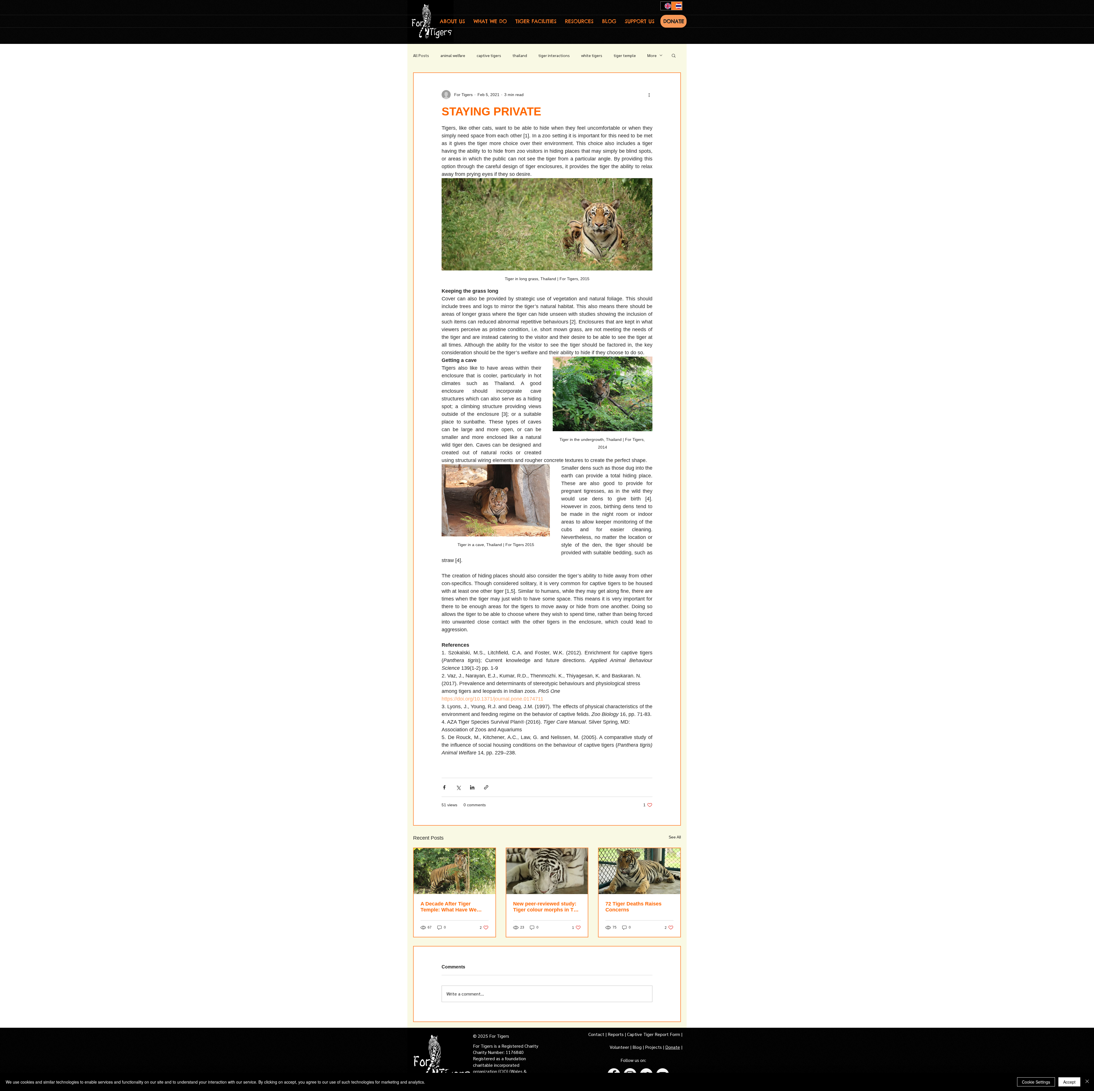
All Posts (421, 55)
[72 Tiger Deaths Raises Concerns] (639, 871)
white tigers (591, 55)
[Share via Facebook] (444, 787)
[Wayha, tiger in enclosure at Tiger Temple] (454, 871)
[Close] (1087, 1081)
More (652, 55)
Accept (1069, 1082)
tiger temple (625, 55)
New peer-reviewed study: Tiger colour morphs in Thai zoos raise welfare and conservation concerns (547, 907)
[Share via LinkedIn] (472, 787)
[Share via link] (486, 787)
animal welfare (452, 55)
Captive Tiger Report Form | (654, 1034)
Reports (616, 1034)
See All (675, 837)
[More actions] (649, 94)
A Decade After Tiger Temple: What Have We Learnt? (449, 907)
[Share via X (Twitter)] (458, 787)
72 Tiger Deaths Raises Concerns (633, 907)
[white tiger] (547, 871)
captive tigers (489, 55)
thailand (520, 55)
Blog (637, 1047)
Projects (654, 1047)
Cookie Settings (1036, 1082)
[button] (452, 21)
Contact (596, 1034)
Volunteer (620, 1047)
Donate (672, 1047)
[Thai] (676, 6)
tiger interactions (554, 55)
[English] (666, 6)
